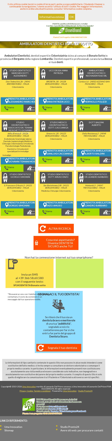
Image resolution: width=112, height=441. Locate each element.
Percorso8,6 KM (70, 160)
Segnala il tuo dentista (62, 347)
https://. (58, 406)
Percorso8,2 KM (32, 168)
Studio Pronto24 (85, 391)
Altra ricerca (60, 228)
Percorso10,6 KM (108, 213)
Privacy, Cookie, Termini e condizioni (35, 391)
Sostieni (72, 30)
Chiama (10, 107)
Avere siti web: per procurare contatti (81, 430)
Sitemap (9, 430)
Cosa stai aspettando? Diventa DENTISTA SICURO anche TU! (60, 243)
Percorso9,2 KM (32, 212)
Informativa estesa (51, 17)
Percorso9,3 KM (70, 212)
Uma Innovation (29, 386)
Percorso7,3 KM (32, 108)
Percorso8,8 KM (108, 160)
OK (72, 17)
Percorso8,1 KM (70, 108)
